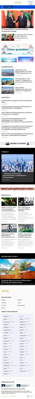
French (8, 346)
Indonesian (10, 365)
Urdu (22, 368)
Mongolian (25, 322)
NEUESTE (5, 97)
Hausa (7, 354)
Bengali (7, 324)
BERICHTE (5, 195)
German (8, 349)
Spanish (24, 352)
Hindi (6, 360)
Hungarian (8, 363)
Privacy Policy (4, 396)
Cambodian (8, 330)
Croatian (8, 332)
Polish (23, 332)
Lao (22, 316)
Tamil (22, 357)
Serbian (24, 346)
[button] (9, 170)
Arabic (7, 319)
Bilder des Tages (9, 256)
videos (4, 152)
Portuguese (25, 335)
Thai (22, 360)
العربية (19, 302)
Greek (8, 352)
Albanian (7, 316)
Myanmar (25, 324)
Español (20, 300)
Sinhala (23, 349)
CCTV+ (3, 308)
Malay (25, 319)
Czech (7, 335)
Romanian (24, 341)
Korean (7, 373)
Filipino (7, 343)
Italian (7, 368)
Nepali (23, 327)
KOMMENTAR (6, 67)
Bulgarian (9, 327)
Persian (24, 330)
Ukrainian (25, 365)
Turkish (23, 363)
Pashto (23, 338)
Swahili (24, 354)
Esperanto (9, 341)
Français (3, 302)
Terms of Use (13, 396)
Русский (3, 305)
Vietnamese (25, 371)
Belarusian (9, 322)
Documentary (21, 305)
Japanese (8, 371)
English (3, 300)
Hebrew (7, 357)
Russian (24, 343)
